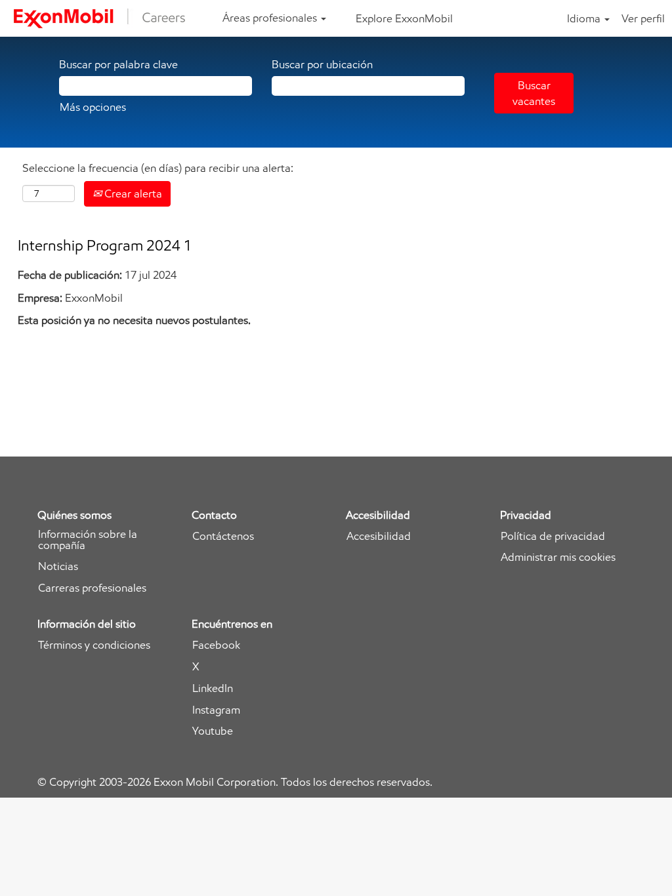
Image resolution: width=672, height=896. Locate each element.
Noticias (58, 566)
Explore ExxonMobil (404, 18)
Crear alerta (132, 193)
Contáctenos (223, 536)
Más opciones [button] (93, 106)
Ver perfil (643, 18)
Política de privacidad (553, 536)
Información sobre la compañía (87, 540)
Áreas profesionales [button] (271, 17)
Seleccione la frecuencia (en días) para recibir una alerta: (157, 167)
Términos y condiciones (94, 645)
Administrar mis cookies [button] (558, 557)
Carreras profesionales (92, 588)
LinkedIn (212, 688)
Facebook (216, 645)
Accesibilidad (378, 536)
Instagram (216, 710)
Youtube (212, 731)
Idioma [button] (585, 18)
